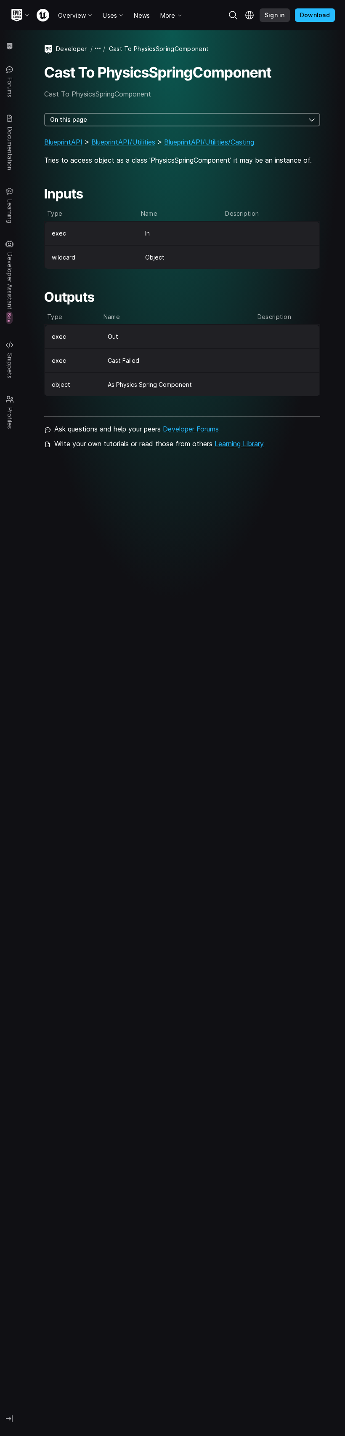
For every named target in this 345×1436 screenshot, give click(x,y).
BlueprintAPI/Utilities (123, 142)
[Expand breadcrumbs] (98, 49)
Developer (71, 48)
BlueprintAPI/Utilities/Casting (209, 142)
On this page (68, 119)
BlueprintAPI (63, 142)
